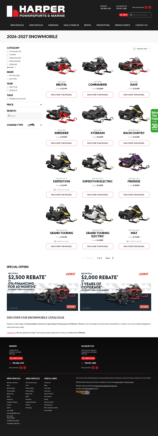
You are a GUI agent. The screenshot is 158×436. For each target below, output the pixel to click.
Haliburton (121, 6)
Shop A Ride (89, 388)
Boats (8, 396)
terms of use (129, 382)
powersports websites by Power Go (106, 386)
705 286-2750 (105, 8)
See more (10, 67)
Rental (87, 25)
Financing (53, 25)
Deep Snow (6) (15, 58)
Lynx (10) (13, 79)
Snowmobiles (11, 391)
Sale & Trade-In (71, 25)
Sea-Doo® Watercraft (13, 413)
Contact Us (141, 25)
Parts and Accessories (51, 408)
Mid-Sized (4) (14, 61)
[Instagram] (149, 7)
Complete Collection (13, 423)
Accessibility (48, 410)
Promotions (103, 25)
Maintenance (48, 405)
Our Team (47, 388)
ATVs (8, 385)
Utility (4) (13, 64)
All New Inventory (12, 382)
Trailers (9, 405)
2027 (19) (13, 87)
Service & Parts (122, 25)
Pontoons (10, 399)
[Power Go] (96, 392)
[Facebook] (146, 7)
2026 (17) (13, 90)
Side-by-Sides (11, 388)
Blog (45, 385)
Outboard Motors (12, 402)
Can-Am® (10, 410)
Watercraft (10, 394)
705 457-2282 (121, 8)
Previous (89, 258)
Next (108, 258)
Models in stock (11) (17, 98)
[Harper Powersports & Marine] (36, 11)
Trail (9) (12, 54)
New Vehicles (17, 25)
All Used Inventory (31, 382)
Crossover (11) (15, 51)
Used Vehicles (36, 25)
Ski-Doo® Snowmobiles (11, 417)
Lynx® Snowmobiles (13, 420)
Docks (9, 408)
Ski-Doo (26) (14, 75)
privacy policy (119, 382)
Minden (103, 6)
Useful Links (50, 378)
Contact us (11, 332)
